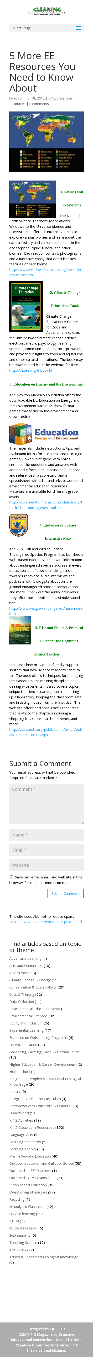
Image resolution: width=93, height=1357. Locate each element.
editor (18, 98)
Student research (23, 1228)
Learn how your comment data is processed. (46, 921)
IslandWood (19, 1113)
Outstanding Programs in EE (32, 1177)
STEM (14, 1220)
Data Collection (21, 1001)
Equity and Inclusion (25, 1023)
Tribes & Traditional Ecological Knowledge (43, 1256)
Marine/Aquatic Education (30, 1156)
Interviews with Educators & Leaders (40, 1105)
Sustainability (20, 1235)
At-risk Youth (20, 972)
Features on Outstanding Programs (38, 1037)
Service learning (22, 1213)
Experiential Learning (26, 1030)
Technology (18, 1249)
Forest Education (23, 1044)
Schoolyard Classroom (27, 1206)
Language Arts (21, 1134)
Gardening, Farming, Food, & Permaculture (44, 1051)
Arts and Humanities (26, 965)
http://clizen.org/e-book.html (32, 370)
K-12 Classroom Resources (31, 1127)
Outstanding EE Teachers (30, 1170)
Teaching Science (23, 1242)
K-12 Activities (21, 1120)
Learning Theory (22, 1148)
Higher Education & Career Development (43, 1064)
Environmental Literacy (28, 1015)
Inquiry (15, 1091)
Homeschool (19, 1071)
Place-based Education (28, 1184)
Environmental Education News (34, 1008)
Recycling (17, 1199)
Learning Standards (25, 1141)
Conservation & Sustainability (33, 987)
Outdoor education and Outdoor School (41, 1163)
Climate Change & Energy (30, 979)
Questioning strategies (28, 1192)
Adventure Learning (25, 958)
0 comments (39, 103)
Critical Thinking (21, 994)
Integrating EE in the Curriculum (35, 1098)
